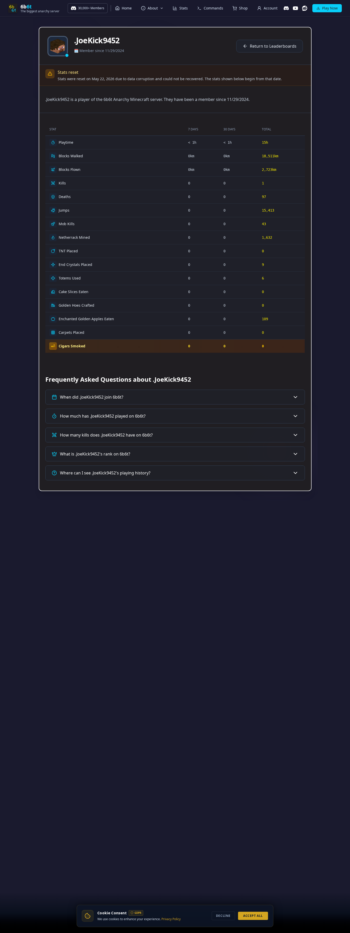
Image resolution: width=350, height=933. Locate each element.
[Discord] (286, 8)
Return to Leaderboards (273, 46)
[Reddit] (304, 8)
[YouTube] (295, 8)
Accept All (253, 916)
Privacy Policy (171, 919)
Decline (223, 916)
